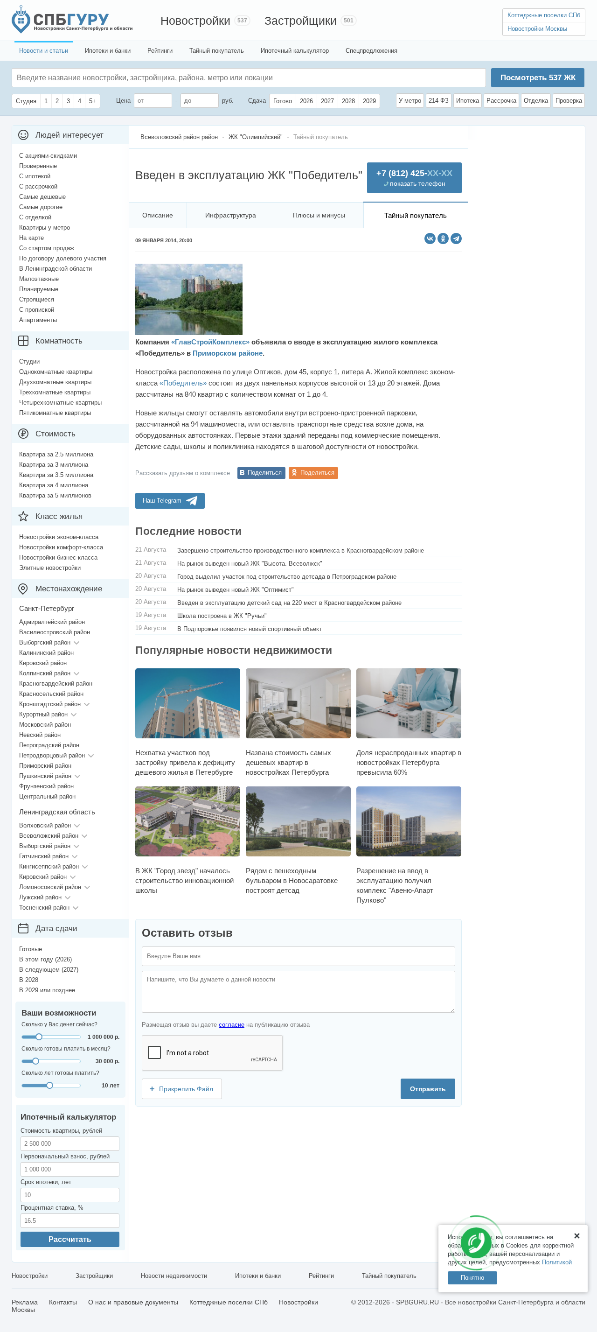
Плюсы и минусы (319, 215)
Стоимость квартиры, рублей (61, 1130)
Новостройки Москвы (537, 28)
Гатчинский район (44, 856)
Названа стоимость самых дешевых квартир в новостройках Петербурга (288, 762)
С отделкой (35, 217)
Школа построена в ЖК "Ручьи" (222, 615)
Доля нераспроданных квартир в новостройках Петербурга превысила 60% (408, 762)
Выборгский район (44, 642)
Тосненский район (44, 907)
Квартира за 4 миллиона (53, 485)
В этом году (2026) (45, 959)
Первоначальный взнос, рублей (65, 1156)
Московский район (45, 724)
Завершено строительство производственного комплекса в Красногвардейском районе (300, 550)
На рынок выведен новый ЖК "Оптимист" (235, 589)
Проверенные (38, 165)
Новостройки (195, 20)
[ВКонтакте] (430, 238)
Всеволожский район (48, 835)
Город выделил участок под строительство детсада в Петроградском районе (286, 576)
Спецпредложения (371, 50)
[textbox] (157, 78)
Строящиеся (36, 299)
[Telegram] (456, 238)
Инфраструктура (230, 215)
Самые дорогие (40, 206)
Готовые (30, 949)
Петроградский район (49, 745)
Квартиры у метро (44, 227)
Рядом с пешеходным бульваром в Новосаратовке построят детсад (292, 880)
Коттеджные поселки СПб (543, 15)
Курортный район (43, 714)
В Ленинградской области (55, 268)
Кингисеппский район (49, 866)
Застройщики (300, 20)
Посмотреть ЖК (538, 77)
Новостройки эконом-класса (58, 536)
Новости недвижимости (174, 1275)
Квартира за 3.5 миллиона (56, 474)
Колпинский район (44, 673)
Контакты (63, 1302)
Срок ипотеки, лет (46, 1181)
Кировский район (43, 662)
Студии (29, 361)
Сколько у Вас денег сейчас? (59, 1024)
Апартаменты (38, 319)
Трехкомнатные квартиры (54, 392)
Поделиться (265, 472)
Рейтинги (160, 50)
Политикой (557, 1262)
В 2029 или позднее (47, 990)
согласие (231, 1024)
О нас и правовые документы (133, 1302)
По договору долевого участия (62, 258)
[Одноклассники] (443, 238)
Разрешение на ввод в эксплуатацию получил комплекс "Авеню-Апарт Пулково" (394, 885)
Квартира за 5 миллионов (55, 495)
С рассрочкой (38, 186)
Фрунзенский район (46, 786)
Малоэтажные (39, 278)
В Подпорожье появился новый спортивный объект (249, 628)
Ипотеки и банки (108, 50)
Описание (157, 215)
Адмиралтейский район (52, 621)
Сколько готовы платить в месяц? (66, 1048)
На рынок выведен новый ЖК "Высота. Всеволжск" (249, 563)
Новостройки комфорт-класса (61, 547)
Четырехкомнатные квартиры (60, 402)
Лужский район (40, 897)
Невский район (40, 734)
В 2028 (28, 979)
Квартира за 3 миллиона (53, 464)
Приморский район (45, 765)
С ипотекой (34, 176)
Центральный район (47, 796)
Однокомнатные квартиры (55, 371)
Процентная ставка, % (52, 1207)
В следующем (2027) (48, 969)
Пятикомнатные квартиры (55, 412)
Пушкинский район (45, 775)
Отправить (428, 1089)
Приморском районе (228, 353)
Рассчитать (70, 1239)
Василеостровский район (54, 632)
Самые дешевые (42, 196)
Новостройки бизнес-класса (58, 557)
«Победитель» (183, 383)
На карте (31, 237)
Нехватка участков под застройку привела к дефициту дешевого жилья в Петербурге (185, 762)
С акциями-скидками (48, 155)
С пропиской (36, 309)
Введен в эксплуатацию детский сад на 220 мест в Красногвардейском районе (289, 602)
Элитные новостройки (50, 567)
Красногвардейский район (55, 683)
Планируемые (38, 289)
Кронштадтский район (50, 704)
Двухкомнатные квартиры (55, 382)
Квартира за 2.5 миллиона (56, 454)
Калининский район (46, 652)
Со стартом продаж (46, 248)
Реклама (25, 1302)
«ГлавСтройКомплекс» (210, 342)
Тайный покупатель (216, 50)
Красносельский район (51, 693)
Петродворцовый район (52, 755)
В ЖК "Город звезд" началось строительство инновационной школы (184, 880)
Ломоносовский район (50, 886)
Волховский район (45, 825)
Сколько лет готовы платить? (60, 1073)
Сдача (257, 100)
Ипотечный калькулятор (295, 50)
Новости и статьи (43, 50)
